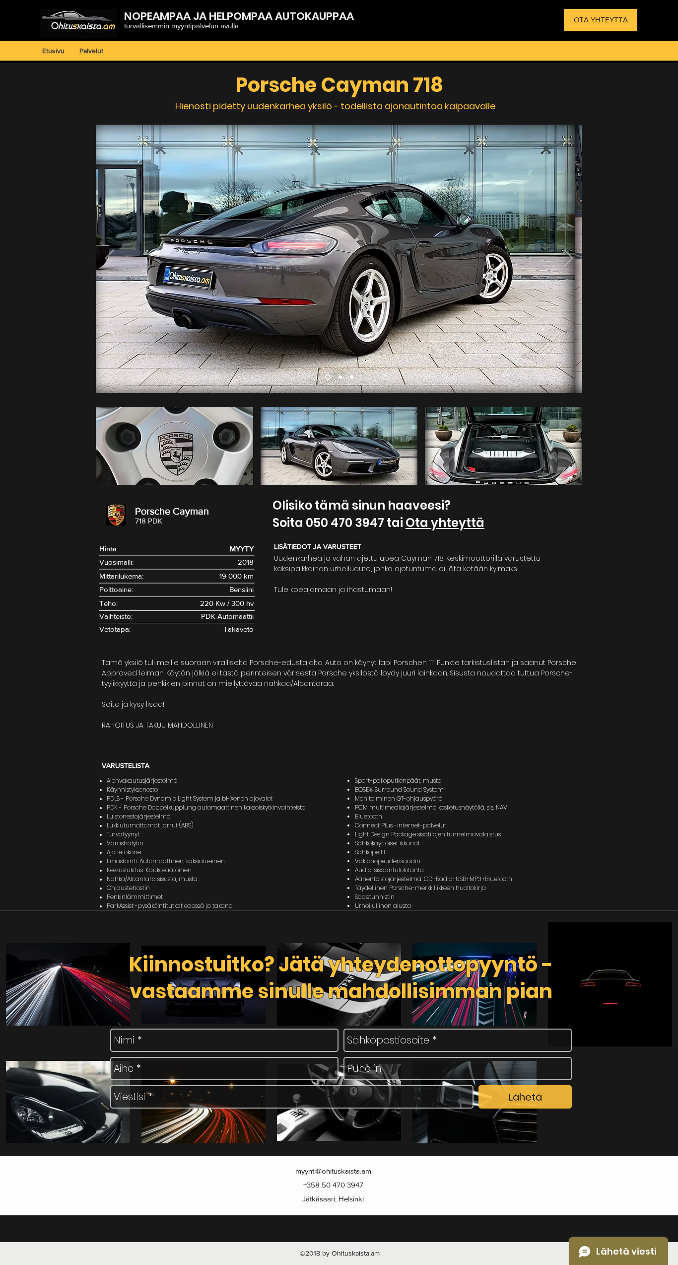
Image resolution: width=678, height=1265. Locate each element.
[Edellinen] (109, 258)
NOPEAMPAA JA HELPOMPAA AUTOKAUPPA (235, 16)
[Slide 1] (328, 377)
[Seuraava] (568, 258)
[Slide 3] (351, 377)
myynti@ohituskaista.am (333, 1171)
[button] (174, 446)
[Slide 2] (340, 377)
